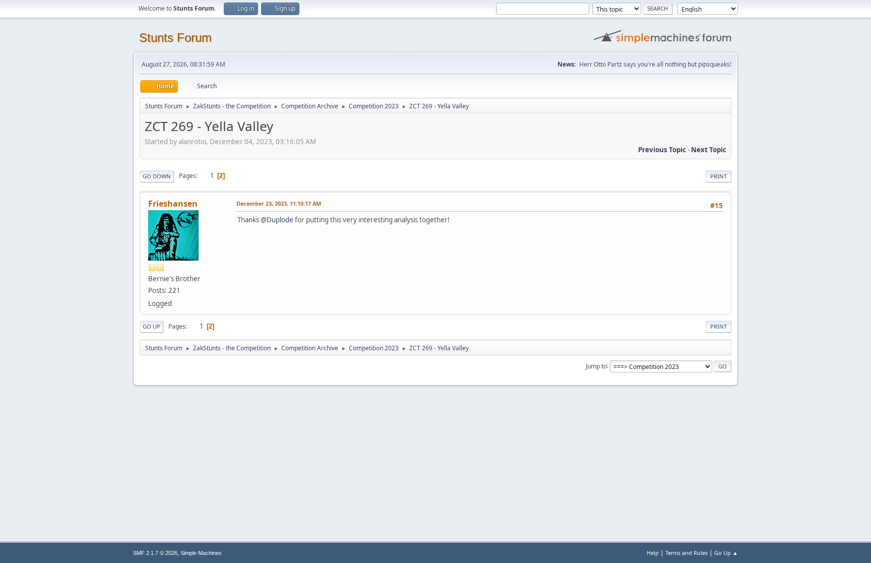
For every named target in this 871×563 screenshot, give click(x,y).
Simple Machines (201, 553)
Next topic (708, 149)
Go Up (151, 326)
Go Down (157, 176)
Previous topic (662, 149)
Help (653, 552)
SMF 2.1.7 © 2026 (155, 553)
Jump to (596, 365)
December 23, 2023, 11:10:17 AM (278, 203)
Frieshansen (173, 203)
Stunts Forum (175, 37)
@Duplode (277, 219)
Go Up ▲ (726, 552)
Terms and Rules (686, 552)
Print (718, 176)
